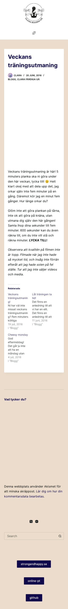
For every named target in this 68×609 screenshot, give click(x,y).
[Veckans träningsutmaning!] (20, 311)
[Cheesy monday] (20, 348)
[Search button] (60, 536)
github (34, 597)
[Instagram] (36, 521)
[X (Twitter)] (31, 521)
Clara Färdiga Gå (28, 79)
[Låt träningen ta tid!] (44, 309)
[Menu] (34, 33)
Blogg (12, 79)
